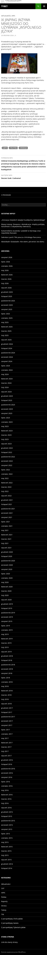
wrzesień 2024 (7, 357)
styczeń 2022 (6, 496)
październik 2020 (8, 561)
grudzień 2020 (7, 552)
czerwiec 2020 (7, 578)
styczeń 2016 (6, 807)
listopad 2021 (6, 504)
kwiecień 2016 (7, 794)
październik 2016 (8, 768)
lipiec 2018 (5, 678)
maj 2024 (5, 374)
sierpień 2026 (6, 257)
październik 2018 (8, 665)
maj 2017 (5, 738)
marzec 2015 (6, 851)
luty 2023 (5, 439)
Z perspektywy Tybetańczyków (13, 927)
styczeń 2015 (6, 859)
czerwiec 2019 (7, 630)
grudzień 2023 (7, 396)
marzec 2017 (6, 747)
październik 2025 (8, 301)
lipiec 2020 (5, 574)
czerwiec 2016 (7, 786)
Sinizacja (23, 148)
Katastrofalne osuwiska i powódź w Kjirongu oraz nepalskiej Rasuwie (21, 232)
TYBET (4, 6)
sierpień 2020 (6, 569)
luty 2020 (5, 595)
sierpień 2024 (6, 361)
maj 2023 (5, 426)
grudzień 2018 (7, 656)
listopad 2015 (6, 816)
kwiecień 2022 (7, 483)
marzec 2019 (6, 643)
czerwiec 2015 (7, 838)
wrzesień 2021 (7, 513)
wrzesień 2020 (7, 565)
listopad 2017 (6, 712)
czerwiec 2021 (7, 526)
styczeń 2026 (6, 288)
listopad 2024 (6, 348)
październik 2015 (8, 820)
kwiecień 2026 (7, 275)
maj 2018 (5, 686)
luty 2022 (5, 491)
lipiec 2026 (5, 262)
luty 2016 (5, 803)
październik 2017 (8, 716)
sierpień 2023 (6, 413)
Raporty (4, 901)
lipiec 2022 (5, 470)
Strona (4, 906)
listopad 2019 (6, 608)
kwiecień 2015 (7, 846)
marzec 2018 (6, 695)
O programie (6, 195)
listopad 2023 (6, 400)
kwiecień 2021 (7, 535)
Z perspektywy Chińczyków (12, 919)
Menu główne (44, 6)
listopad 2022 (6, 452)
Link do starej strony (9, 942)
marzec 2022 (6, 487)
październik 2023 (8, 405)
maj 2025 (5, 322)
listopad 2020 (6, 556)
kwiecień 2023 (7, 431)
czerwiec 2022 (7, 474)
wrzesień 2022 (7, 461)
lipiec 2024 (5, 366)
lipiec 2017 (5, 729)
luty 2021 (5, 543)
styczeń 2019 (6, 652)
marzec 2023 (6, 435)
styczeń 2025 (6, 340)
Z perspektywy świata (9, 923)
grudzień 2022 (7, 448)
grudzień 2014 (7, 864)
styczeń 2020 (6, 600)
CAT (2, 888)
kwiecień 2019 (7, 639)
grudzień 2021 (7, 500)
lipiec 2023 (5, 418)
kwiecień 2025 (7, 327)
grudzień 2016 (7, 760)
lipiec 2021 (5, 522)
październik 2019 (8, 613)
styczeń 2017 (6, 755)
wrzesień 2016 (7, 773)
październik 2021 (8, 509)
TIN (2, 914)
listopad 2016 (6, 764)
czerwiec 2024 (7, 370)
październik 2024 (8, 353)
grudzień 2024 (7, 344)
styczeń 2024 (6, 392)
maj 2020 (5, 582)
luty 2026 (5, 283)
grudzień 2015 (7, 812)
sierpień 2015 (6, 829)
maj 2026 (5, 270)
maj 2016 (5, 790)
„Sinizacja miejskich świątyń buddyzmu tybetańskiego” (23, 220)
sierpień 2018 (6, 673)
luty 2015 (5, 855)
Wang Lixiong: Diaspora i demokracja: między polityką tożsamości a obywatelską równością (22, 225)
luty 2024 (5, 387)
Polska (3, 897)
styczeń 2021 (6, 548)
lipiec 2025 (5, 314)
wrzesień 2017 (7, 721)
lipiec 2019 (5, 626)
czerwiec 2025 (7, 318)
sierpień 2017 (6, 725)
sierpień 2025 (6, 309)
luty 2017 (5, 751)
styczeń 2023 (6, 444)
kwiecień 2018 (7, 691)
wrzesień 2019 (7, 617)
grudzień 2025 (7, 292)
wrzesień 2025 (7, 305)
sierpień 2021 (6, 517)
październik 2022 (8, 457)
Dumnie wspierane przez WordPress (13, 952)
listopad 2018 (6, 660)
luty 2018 (5, 699)
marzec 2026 (6, 279)
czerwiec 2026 (7, 266)
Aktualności (6, 16)
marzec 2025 (6, 331)
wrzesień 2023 (7, 409)
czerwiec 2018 (7, 682)
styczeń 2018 (6, 703)
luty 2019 (5, 647)
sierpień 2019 (6, 621)
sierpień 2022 (6, 465)
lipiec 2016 (5, 781)
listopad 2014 (6, 868)
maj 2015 (5, 842)
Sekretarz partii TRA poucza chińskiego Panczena (21, 237)
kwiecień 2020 (7, 587)
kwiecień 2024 (7, 379)
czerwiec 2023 (7, 422)
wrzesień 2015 (7, 825)
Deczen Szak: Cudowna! (11, 176)
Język (5, 148)
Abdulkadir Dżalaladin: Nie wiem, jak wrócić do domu (22, 241)
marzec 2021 (6, 539)
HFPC (13, 16)
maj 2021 (5, 530)
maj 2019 (5, 634)
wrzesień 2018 (7, 669)
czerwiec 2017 (7, 734)
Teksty (3, 910)
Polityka (13, 148)
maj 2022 (5, 478)
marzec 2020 (6, 591)
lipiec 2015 (5, 833)
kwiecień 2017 (7, 742)
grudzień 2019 (7, 604)
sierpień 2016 (6, 777)
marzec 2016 (6, 799)
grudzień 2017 (7, 708)
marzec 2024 (6, 383)
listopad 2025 (6, 296)
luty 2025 (5, 335)
